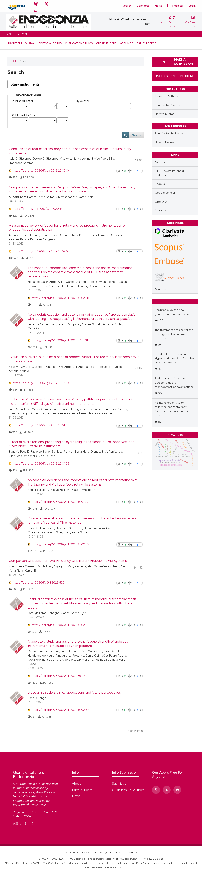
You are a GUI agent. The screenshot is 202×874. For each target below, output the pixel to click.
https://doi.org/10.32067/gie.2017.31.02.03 (41, 383)
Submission (120, 783)
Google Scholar (165, 192)
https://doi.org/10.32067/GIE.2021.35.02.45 (60, 625)
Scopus (160, 184)
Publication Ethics (79, 43)
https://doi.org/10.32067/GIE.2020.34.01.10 (41, 209)
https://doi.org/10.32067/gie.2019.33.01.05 (41, 425)
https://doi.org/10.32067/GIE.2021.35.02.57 (60, 710)
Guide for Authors (166, 96)
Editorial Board (50, 43)
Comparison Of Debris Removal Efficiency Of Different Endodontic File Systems (68, 561)
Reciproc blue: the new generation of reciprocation (173, 312)
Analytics (160, 210)
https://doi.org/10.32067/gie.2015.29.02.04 (41, 170)
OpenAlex (161, 201)
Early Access (146, 43)
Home (15, 61)
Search (127, 5)
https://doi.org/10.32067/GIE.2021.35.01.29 (60, 502)
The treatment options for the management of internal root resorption (174, 334)
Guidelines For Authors (128, 790)
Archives (126, 43)
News (158, 5)
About (76, 783)
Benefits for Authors (168, 105)
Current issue (106, 43)
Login (192, 5)
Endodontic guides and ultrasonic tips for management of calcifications (174, 383)
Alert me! (161, 162)
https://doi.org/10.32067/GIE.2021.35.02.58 (60, 298)
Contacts (143, 5)
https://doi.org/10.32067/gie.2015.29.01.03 (41, 463)
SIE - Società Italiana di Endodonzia (169, 173)
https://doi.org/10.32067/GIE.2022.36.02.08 (60, 676)
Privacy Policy (114, 867)
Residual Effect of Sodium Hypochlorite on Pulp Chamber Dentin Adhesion (175, 358)
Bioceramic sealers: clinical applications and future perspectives (74, 692)
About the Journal (21, 43)
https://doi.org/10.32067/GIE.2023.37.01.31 (60, 340)
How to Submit (164, 114)
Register (177, 5)
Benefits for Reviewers (169, 133)
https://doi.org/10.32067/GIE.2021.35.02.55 (60, 544)
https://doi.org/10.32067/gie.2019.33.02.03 (41, 251)
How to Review (164, 142)
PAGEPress (74, 859)
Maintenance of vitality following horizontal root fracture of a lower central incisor (172, 409)
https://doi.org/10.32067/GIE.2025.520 (39, 582)
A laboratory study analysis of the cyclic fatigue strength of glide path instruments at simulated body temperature (78, 643)
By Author (82, 101)
